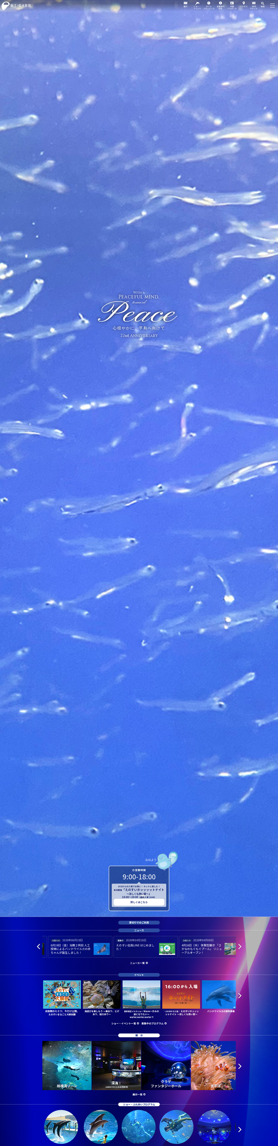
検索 (263, 6)
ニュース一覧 (137, 963)
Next (239, 946)
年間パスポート (232, 7)
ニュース (139, 930)
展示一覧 (137, 1094)
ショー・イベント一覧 (123, 1023)
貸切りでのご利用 (139, 922)
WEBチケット (254, 7)
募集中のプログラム (152, 1023)
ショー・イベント (197, 7)
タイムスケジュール (208, 7)
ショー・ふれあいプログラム (139, 1104)
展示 (185, 6)
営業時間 (140, 870)
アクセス (244, 6)
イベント (139, 975)
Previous (38, 946)
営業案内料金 (220, 7)
